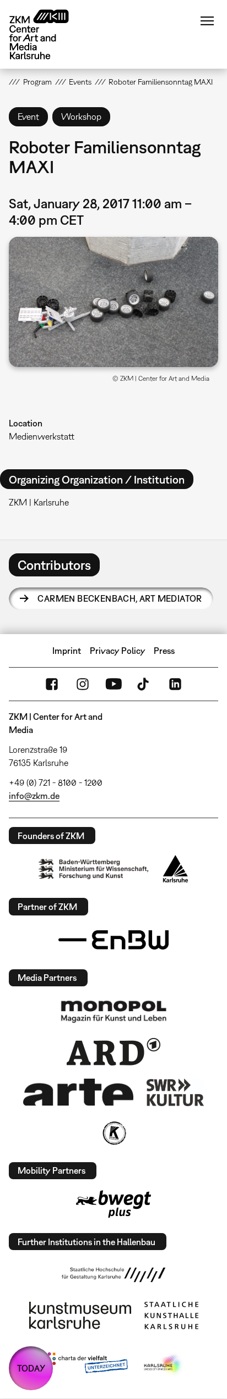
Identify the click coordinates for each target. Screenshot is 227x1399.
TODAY (31, 1368)
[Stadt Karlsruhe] (175, 868)
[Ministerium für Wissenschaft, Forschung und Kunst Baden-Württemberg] (94, 869)
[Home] (47, 34)
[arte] (78, 1092)
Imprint (66, 651)
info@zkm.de (34, 796)
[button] (113, 302)
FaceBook (52, 684)
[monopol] (113, 1011)
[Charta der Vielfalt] (85, 1365)
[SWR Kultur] (175, 1092)
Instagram (83, 684)
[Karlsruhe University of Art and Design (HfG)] (113, 1274)
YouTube (113, 684)
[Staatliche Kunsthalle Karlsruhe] (171, 1315)
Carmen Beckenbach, (119, 598)
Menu (207, 21)
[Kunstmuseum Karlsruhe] (80, 1315)
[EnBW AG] (113, 940)
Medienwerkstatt (41, 436)
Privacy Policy (117, 651)
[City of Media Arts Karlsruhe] (164, 1365)
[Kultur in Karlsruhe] (113, 1133)
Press (164, 651)
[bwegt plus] (113, 1204)
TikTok (144, 684)
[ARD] (113, 1051)
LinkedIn (175, 684)
